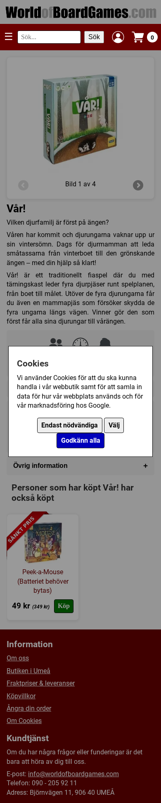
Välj (114, 426)
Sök (94, 36)
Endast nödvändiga (69, 426)
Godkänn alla (80, 441)
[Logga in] (118, 37)
